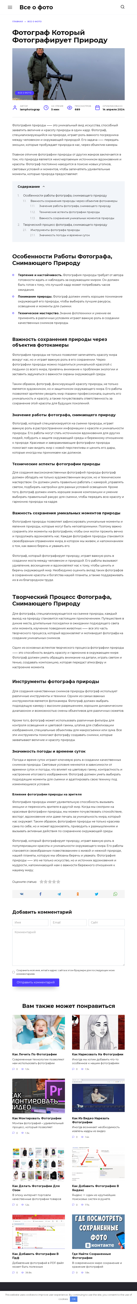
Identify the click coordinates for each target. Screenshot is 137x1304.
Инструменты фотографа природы (55, 230)
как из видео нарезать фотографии (90, 1120)
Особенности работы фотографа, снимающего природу (65, 195)
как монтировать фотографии (36, 1118)
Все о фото (36, 7)
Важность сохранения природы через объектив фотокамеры (74, 201)
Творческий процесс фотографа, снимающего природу (65, 224)
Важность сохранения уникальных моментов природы (76, 218)
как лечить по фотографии (34, 1054)
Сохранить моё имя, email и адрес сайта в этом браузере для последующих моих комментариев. (65, 972)
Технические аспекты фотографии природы (69, 212)
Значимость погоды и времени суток (64, 235)
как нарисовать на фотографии (97, 1054)
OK (74, 1299)
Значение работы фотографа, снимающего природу (75, 206)
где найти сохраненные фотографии (91, 1255)
